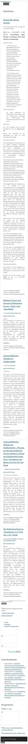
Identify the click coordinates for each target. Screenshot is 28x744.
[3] (24, 399)
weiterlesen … (6, 343)
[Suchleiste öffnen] (2, 3)
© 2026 (14, 739)
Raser (11, 294)
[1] (22, 502)
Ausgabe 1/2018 (18, 430)
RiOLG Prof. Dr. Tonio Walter (12, 469)
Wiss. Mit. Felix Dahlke (11, 538)
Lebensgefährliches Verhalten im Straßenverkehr (11, 359)
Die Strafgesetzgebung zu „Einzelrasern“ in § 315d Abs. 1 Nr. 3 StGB (13, 532)
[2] (22, 383)
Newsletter (7, 624)
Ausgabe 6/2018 (18, 345)
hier (21, 26)
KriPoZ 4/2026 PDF (6, 615)
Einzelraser (12, 292)
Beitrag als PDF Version (9, 316)
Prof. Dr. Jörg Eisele (10, 365)
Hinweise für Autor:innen (12, 626)
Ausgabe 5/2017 (18, 592)
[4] (21, 406)
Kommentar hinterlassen (18, 294)
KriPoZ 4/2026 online (8, 613)
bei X (15, 651)
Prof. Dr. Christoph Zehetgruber (13, 313)
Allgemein (11, 290)
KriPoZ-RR (17, 290)
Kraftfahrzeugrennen (15, 433)
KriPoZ (5, 277)
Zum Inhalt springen (5, 1)
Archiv (6, 622)
